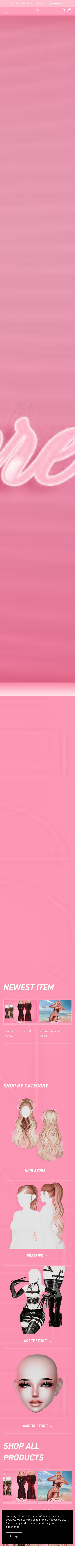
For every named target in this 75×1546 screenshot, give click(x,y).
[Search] (63, 10)
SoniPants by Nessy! (18, 1031)
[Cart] (71, 10)
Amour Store (35, 1426)
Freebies (35, 1255)
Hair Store (35, 1170)
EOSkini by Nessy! (51, 1031)
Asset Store (35, 1340)
